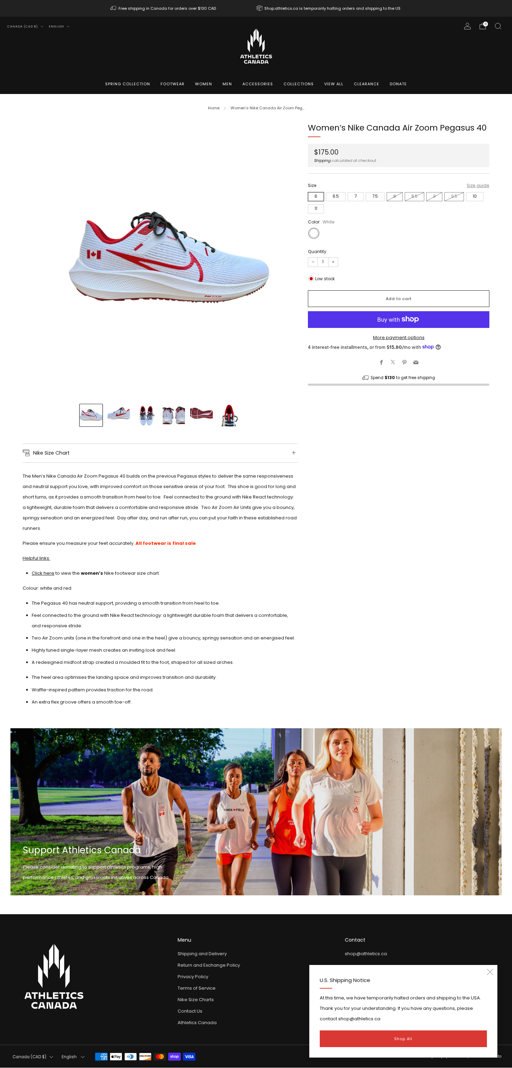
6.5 (336, 196)
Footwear (173, 84)
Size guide (478, 185)
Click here (43, 573)
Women (203, 84)
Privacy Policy (193, 976)
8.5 (414, 196)
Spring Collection (127, 84)
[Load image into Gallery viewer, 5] (201, 415)
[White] (314, 233)
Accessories (257, 84)
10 (475, 196)
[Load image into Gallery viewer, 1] (90, 415)
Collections (299, 84)
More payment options (399, 337)
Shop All (403, 1039)
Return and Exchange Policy (209, 965)
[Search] (498, 26)
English (57, 26)
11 (316, 208)
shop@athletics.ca (366, 953)
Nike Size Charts (196, 999)
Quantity (317, 251)
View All (333, 84)
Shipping (322, 160)
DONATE (398, 84)
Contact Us (190, 1011)
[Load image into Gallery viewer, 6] (229, 415)
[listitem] (164, 8)
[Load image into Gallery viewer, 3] (146, 415)
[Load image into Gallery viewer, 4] (173, 415)
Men (227, 84)
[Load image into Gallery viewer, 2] (118, 415)
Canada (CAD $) (23, 26)
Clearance (366, 84)
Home (213, 108)
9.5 (454, 196)
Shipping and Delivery (202, 953)
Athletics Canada (197, 1022)
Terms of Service (197, 988)
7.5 (375, 196)
